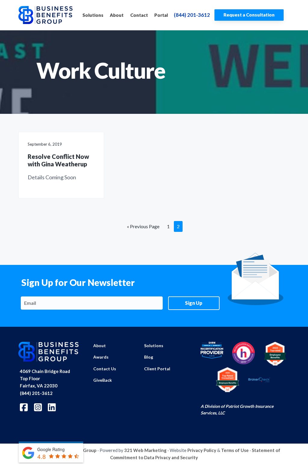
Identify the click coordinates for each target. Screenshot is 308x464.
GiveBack (102, 380)
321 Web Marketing (145, 450)
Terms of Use (235, 450)
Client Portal (157, 368)
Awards (101, 356)
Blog (148, 356)
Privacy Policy (201, 450)
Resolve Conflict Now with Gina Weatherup (58, 160)
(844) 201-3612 (192, 15)
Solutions (153, 345)
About (99, 345)
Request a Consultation (249, 14)
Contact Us (104, 368)
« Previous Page (143, 227)
